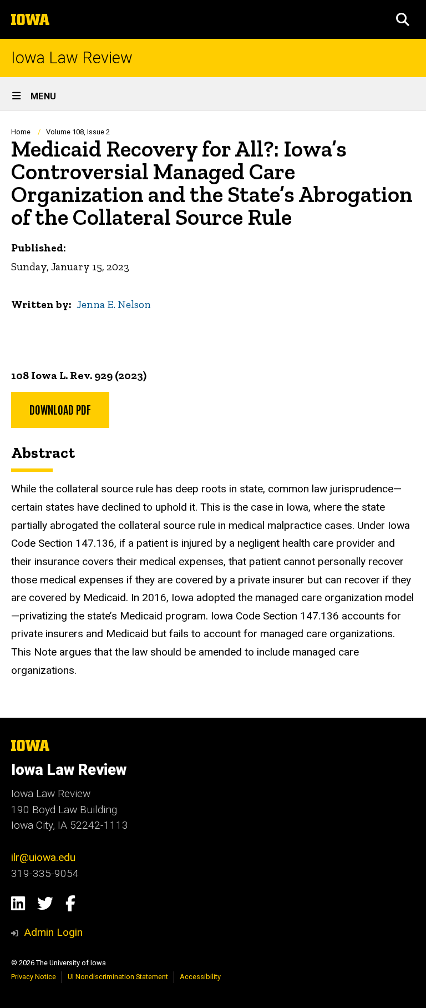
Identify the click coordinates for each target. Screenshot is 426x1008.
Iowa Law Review (72, 58)
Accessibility (200, 976)
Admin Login (53, 932)
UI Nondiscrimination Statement (118, 976)
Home (21, 132)
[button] (402, 19)
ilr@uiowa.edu (43, 857)
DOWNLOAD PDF (60, 409)
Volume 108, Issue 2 (78, 132)
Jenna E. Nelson (114, 304)
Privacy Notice (33, 976)
